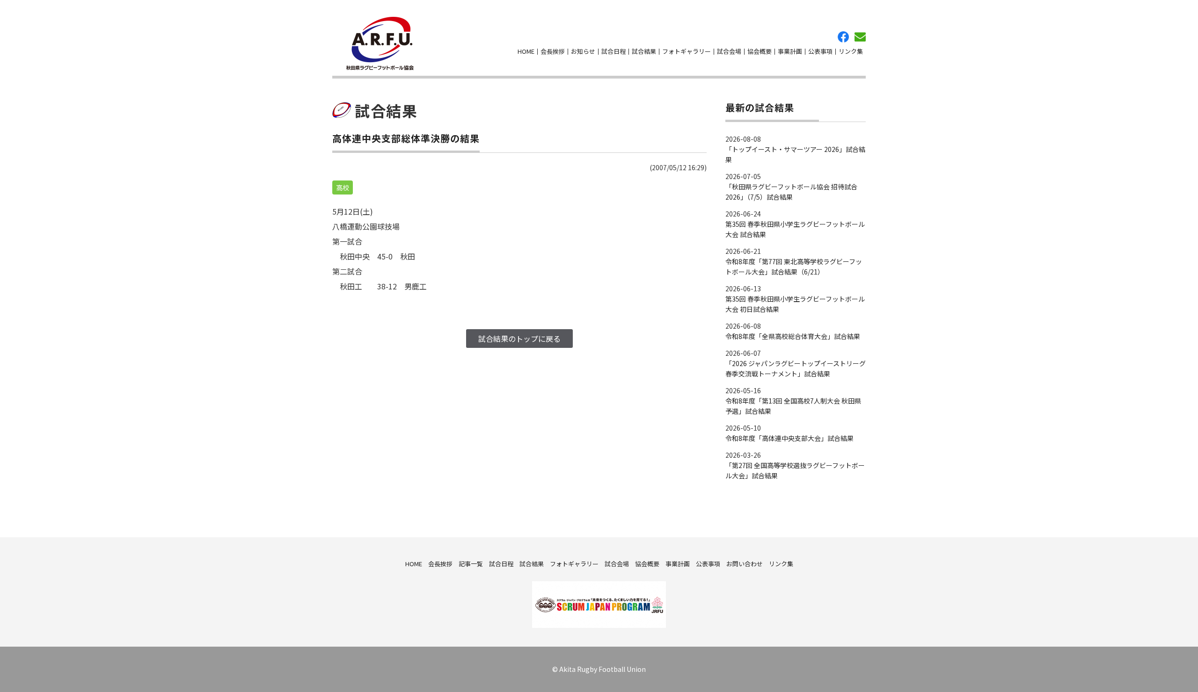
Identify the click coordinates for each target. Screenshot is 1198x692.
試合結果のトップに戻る (519, 338)
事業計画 (790, 51)
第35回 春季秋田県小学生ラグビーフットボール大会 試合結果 (795, 229)
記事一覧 (471, 563)
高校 (342, 187)
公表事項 (820, 51)
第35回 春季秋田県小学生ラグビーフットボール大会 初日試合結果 (795, 304)
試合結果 (644, 51)
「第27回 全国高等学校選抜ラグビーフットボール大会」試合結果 (795, 470)
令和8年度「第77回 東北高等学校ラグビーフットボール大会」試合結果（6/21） (793, 266)
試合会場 (729, 51)
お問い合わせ (860, 37)
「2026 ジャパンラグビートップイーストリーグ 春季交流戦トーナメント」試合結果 (795, 368)
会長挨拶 (553, 51)
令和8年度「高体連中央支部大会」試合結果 (789, 438)
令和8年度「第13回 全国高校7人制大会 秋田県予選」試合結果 (793, 406)
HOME (526, 51)
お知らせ (583, 51)
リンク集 (851, 51)
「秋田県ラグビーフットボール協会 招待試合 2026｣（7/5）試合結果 (791, 192)
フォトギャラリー (686, 51)
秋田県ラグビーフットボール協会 (380, 43)
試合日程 (613, 51)
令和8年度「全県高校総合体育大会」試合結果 (792, 336)
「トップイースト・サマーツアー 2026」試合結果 (795, 154)
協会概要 (759, 51)
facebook (843, 37)
